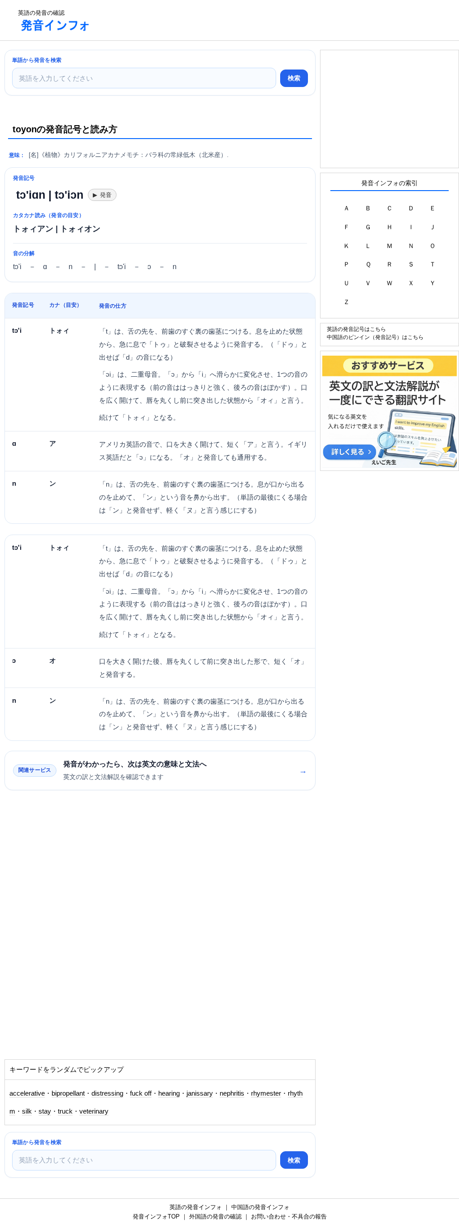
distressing (107, 1093)
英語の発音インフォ (195, 1207)
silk (27, 1111)
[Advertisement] (262, 20)
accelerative (27, 1093)
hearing (169, 1093)
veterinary (93, 1111)
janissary (199, 1093)
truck (65, 1111)
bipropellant (68, 1093)
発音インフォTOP (156, 1216)
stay (45, 1111)
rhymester (266, 1093)
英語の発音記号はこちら (356, 329)
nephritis (232, 1093)
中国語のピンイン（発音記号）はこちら (375, 337)
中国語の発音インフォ (260, 1207)
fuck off (141, 1093)
